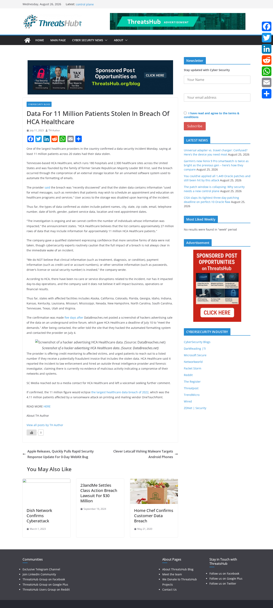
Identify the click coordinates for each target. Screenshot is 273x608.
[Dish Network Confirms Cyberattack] (46, 481)
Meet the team (172, 574)
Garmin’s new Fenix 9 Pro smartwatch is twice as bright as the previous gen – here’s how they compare (216, 165)
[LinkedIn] (266, 48)
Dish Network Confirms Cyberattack (39, 516)
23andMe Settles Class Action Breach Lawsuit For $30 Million (98, 493)
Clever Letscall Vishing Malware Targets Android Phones (143, 454)
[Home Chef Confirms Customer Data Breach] (154, 481)
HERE (47, 406)
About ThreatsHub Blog (177, 569)
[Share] (266, 93)
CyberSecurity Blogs (39, 104)
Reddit (188, 375)
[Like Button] (32, 432)
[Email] (266, 82)
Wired (188, 401)
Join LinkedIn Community (39, 574)
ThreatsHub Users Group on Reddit (46, 589)
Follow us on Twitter (222, 583)
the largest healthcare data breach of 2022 (119, 392)
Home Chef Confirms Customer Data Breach (153, 516)
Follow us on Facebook (224, 573)
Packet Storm (192, 368)
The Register (192, 381)
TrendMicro (191, 395)
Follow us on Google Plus (225, 578)
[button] (105, 40)
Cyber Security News (87, 40)
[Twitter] (266, 37)
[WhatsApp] (266, 71)
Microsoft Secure (195, 355)
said (47, 187)
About (118, 40)
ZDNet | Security (195, 408)
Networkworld (193, 362)
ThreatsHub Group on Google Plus (45, 584)
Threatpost (191, 388)
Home (39, 40)
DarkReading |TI (195, 348)
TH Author (54, 130)
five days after (74, 317)
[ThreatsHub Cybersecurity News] (27, 40)
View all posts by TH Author (45, 425)
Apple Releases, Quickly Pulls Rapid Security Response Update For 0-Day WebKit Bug (60, 454)
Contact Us (169, 589)
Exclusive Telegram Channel (41, 569)
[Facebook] (266, 26)
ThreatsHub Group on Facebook (44, 579)
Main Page (58, 40)
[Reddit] (266, 60)
